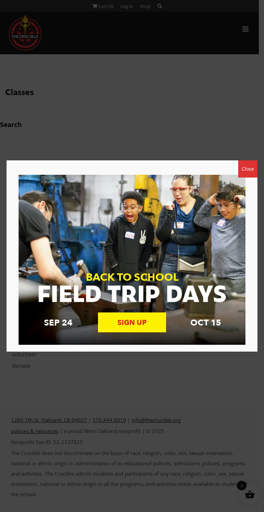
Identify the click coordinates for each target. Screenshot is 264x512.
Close (248, 169)
